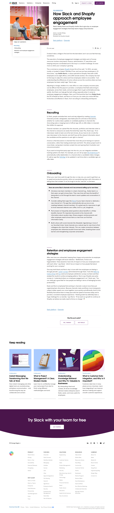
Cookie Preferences (35, 507)
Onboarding (17, 48)
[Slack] (13, 3)
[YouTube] (100, 443)
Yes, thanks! (67, 322)
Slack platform (58, 40)
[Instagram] (91, 443)
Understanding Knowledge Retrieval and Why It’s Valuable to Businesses (69, 380)
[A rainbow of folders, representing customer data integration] (94, 360)
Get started (99, 3)
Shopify (67, 69)
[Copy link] (100, 48)
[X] (97, 443)
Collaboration (58, 10)
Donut (74, 201)
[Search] (72, 3)
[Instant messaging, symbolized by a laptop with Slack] (20, 360)
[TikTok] (104, 443)
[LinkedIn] (98, 48)
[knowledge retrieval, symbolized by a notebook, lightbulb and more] (69, 360)
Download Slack (13, 507)
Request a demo (87, 3)
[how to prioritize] (45, 360)
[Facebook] (95, 48)
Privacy (22, 507)
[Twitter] (93, 48)
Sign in (77, 3)
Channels (67, 40)
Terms (27, 507)
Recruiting (16, 45)
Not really (81, 322)
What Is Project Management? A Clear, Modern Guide (44, 378)
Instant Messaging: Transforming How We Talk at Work (18, 378)
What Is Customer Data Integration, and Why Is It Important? (94, 378)
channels (93, 116)
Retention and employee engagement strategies (24, 51)
